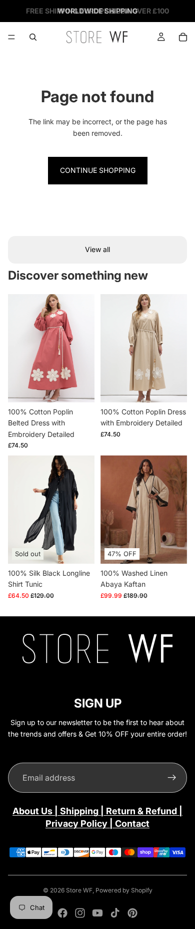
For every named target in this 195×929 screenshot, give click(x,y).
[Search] (33, 37)
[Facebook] (62, 913)
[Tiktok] (115, 913)
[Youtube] (98, 913)
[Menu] (11, 37)
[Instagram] (80, 913)
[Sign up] (172, 777)
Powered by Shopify (124, 890)
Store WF (79, 890)
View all (97, 249)
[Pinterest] (132, 913)
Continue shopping (98, 170)
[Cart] (183, 37)
